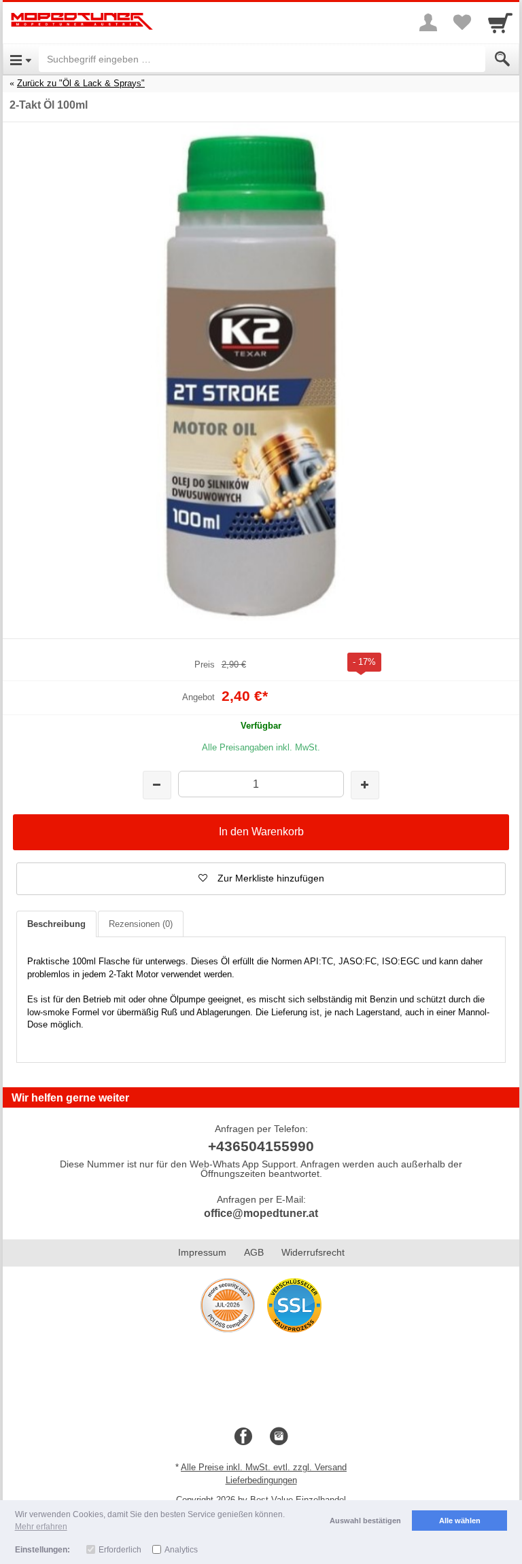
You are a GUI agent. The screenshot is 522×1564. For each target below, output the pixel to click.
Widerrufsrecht (313, 1252)
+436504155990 (261, 1146)
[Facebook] (243, 1437)
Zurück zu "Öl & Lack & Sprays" (81, 83)
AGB (254, 1252)
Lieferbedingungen (261, 1480)
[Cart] (500, 22)
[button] (261, 878)
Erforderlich (120, 1549)
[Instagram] (278, 1437)
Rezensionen (141, 924)
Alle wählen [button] (460, 1520)
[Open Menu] (20, 59)
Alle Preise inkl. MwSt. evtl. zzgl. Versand (264, 1467)
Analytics (181, 1549)
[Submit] (502, 59)
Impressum (202, 1252)
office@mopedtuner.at (261, 1213)
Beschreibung (56, 924)
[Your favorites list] (462, 22)
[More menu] (428, 22)
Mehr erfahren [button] (41, 1526)
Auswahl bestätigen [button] (365, 1520)
